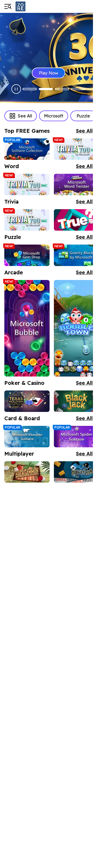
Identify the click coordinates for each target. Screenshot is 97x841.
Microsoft (53, 116)
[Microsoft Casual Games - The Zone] (34, 6)
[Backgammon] (27, 472)
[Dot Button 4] (78, 89)
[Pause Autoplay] (16, 89)
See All (25, 116)
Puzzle (83, 116)
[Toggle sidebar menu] (7, 6)
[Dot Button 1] (30, 89)
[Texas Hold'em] (27, 401)
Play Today (53, 73)
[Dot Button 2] (46, 89)
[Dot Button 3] (62, 89)
